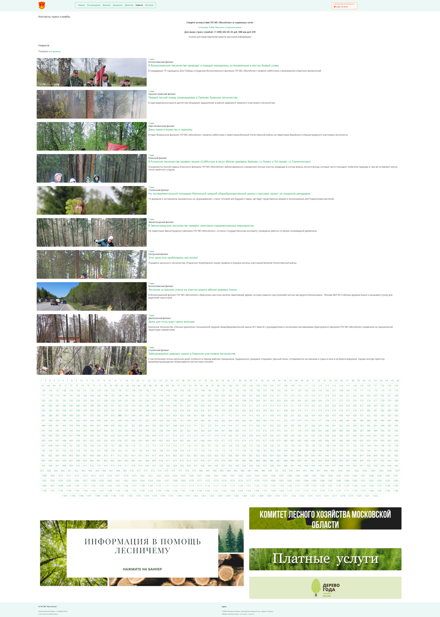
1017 (117, 476)
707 (113, 445)
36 (228, 380)
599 (85, 435)
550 (106, 430)
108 (285, 385)
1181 (379, 490)
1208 (260, 496)
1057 (85, 480)
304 (203, 405)
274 (355, 400)
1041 (313, 476)
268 (313, 400)
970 (132, 470)
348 (147, 410)
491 (57, 425)
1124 (273, 485)
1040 (305, 476)
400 (147, 415)
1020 (142, 476)
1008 (44, 476)
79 (111, 385)
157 (265, 390)
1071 (199, 480)
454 (161, 420)
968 (118, 470)
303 (196, 405)
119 (362, 385)
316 (286, 405)
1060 (109, 480)
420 (286, 415)
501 (126, 425)
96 (207, 385)
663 (168, 440)
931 (223, 465)
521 (265, 425)
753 (71, 450)
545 (71, 430)
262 (272, 400)
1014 (93, 476)
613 (182, 435)
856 (64, 460)
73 (77, 385)
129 (71, 390)
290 (106, 405)
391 (85, 415)
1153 (150, 490)
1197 (170, 496)
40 (251, 380)
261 (265, 400)
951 (362, 465)
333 (43, 410)
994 (298, 470)
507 (168, 425)
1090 (354, 480)
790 (327, 450)
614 (189, 435)
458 (189, 420)
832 (258, 455)
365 (265, 410)
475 (306, 420)
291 (113, 405)
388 (64, 415)
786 (299, 450)
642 (382, 435)
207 (251, 395)
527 (306, 425)
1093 (379, 480)
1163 (232, 490)
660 (147, 440)
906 (50, 465)
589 (375, 430)
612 (175, 435)
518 (244, 425)
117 (348, 385)
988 (256, 470)
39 (245, 380)
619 (223, 435)
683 (306, 440)
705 (99, 445)
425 (320, 415)
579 (306, 430)
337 (71, 410)
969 (125, 470)
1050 (387, 476)
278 (382, 400)
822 (189, 455)
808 (92, 455)
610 (161, 435)
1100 (76, 485)
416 (258, 415)
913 (99, 465)
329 (375, 405)
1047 (363, 476)
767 (168, 450)
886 (272, 460)
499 (113, 425)
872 (175, 460)
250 (189, 400)
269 (320, 400)
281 (43, 405)
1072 (207, 480)
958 (49, 470)
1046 (354, 476)
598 (78, 435)
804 (64, 455)
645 (43, 440)
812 (120, 455)
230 (50, 400)
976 (173, 470)
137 (126, 390)
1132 (338, 485)
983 (222, 470)
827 (223, 455)
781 (265, 450)
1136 (371, 485)
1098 (60, 485)
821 (182, 455)
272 (341, 400)
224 (369, 395)
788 (313, 450)
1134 (354, 485)
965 (97, 470)
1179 (363, 490)
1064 (142, 480)
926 (189, 465)
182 (78, 395)
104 (258, 385)
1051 (395, 476)
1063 (134, 480)
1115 (199, 485)
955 (389, 465)
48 (296, 380)
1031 (232, 476)
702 (78, 445)
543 (57, 430)
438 (50, 420)
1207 (252, 496)
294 (133, 405)
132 (92, 390)
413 (237, 415)
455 (168, 420)
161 (292, 390)
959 (56, 470)
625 (265, 435)
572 (258, 430)
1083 (297, 480)
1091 (363, 480)
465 (237, 420)
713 (154, 445)
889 (292, 460)
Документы (118, 5)
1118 (224, 485)
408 (203, 415)
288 (92, 405)
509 (182, 425)
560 (175, 430)
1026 (191, 476)
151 (223, 390)
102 (244, 385)
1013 (85, 476)
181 (71, 395)
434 (382, 415)
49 (302, 380)
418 (272, 415)
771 (196, 450)
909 (71, 465)
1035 (264, 476)
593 (43, 435)
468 (258, 420)
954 (382, 465)
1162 (224, 490)
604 (120, 435)
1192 (129, 496)
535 (362, 425)
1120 (240, 485)
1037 (281, 476)
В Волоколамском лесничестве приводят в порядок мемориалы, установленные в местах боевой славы (213, 65)
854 (50, 460)
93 (190, 385)
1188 (97, 496)
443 (85, 420)
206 (244, 395)
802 (50, 455)
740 (341, 445)
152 (230, 390)
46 (285, 380)
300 (175, 405)
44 (273, 380)
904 (396, 460)
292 (120, 405)
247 (168, 400)
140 (147, 390)
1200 (195, 496)
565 (209, 430)
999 (332, 470)
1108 (142, 485)
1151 (134, 490)
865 (126, 460)
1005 (381, 470)
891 (306, 460)
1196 (162, 496)
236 (92, 400)
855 (57, 460)
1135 (363, 485)
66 (398, 380)
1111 (166, 485)
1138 (387, 485)
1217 (334, 496)
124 (396, 385)
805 (71, 455)
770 (189, 450)
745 (375, 445)
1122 (256, 485)
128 (64, 390)
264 (286, 400)
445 (99, 420)
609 (154, 435)
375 (334, 410)
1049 (379, 476)
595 (57, 435)
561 (182, 430)
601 (99, 435)
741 (348, 445)
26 (172, 380)
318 (299, 405)
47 (290, 380)
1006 (389, 470)
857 (71, 460)
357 (209, 410)
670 (216, 440)
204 (230, 395)
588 (369, 430)
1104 (109, 485)
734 (299, 445)
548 (92, 430)
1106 (125, 485)
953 (375, 465)
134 (106, 390)
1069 (183, 480)
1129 (313, 485)
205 (237, 395)
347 (140, 410)
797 (375, 450)
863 (113, 460)
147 (196, 390)
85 (145, 385)
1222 (375, 496)
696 (396, 440)
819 (168, 455)
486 (382, 420)
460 (203, 420)
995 (305, 470)
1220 (359, 496)
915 (113, 465)
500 (120, 425)
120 (369, 385)
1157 (183, 490)
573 (265, 430)
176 (396, 390)
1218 (342, 496)
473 (292, 420)
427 (334, 415)
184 (92, 395)
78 (105, 385)
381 (375, 410)
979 (194, 470)
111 (306, 385)
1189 (105, 496)
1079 (264, 480)
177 (43, 395)
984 (229, 470)
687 (334, 440)
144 (175, 390)
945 (320, 465)
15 (109, 380)
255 (223, 400)
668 (203, 440)
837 (292, 455)
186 (106, 395)
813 (126, 455)
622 (244, 435)
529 (320, 425)
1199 (187, 496)
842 (327, 455)
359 (223, 410)
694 (382, 440)
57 (347, 380)
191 (140, 395)
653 (99, 440)
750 (50, 450)
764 (147, 450)
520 (258, 425)
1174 (322, 490)
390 (78, 415)
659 (140, 440)
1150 (125, 490)
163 (306, 390)
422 (299, 415)
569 (237, 430)
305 (209, 405)
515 (223, 425)
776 (230, 450)
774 (216, 450)
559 (168, 430)
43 (268, 380)
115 (334, 385)
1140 (44, 490)
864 (120, 460)
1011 (68, 476)
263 (279, 400)
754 (78, 450)
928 (203, 465)
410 (216, 415)
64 (387, 380)
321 (320, 405)
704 (92, 445)
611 (168, 435)
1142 (60, 490)
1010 (60, 476)
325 (348, 405)
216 (313, 395)
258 (244, 400)
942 (299, 465)
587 (362, 430)
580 (313, 430)
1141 (52, 490)
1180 (371, 490)
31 (200, 380)
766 (161, 450)
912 (92, 465)
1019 (134, 476)
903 (389, 460)
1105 (117, 485)
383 (389, 410)
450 (133, 420)
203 (223, 395)
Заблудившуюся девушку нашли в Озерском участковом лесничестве (191, 353)
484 (369, 420)
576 (286, 430)
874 (189, 460)
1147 (101, 490)
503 (140, 425)
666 (189, 440)
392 (92, 415)
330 (382, 405)
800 (396, 450)
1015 (101, 476)
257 (237, 400)
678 (272, 440)
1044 (338, 476)
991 (277, 470)
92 (184, 385)
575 (279, 430)
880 (230, 460)
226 (382, 395)
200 (203, 395)
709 (126, 445)
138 (133, 390)
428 (341, 415)
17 (121, 380)
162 (299, 390)
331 (389, 405)
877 (209, 460)
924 (175, 465)
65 (392, 380)
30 (194, 380)
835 (279, 455)
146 (189, 390)
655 (113, 440)
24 (160, 380)
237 (99, 400)
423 (306, 415)
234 (78, 400)
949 (348, 465)
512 (203, 425)
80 (116, 385)
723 (223, 445)
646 (50, 440)
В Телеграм (203, 27)
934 (244, 465)
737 (320, 445)
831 (251, 455)
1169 (281, 490)
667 (196, 440)
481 (348, 420)
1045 (346, 476)
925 (182, 465)
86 (150, 385)
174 (382, 390)
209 (265, 395)
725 (237, 445)
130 (78, 390)
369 (292, 410)
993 (291, 470)
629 (292, 435)
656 (120, 440)
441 (71, 420)
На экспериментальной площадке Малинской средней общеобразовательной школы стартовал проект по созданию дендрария (229, 193)
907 (57, 465)
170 (355, 390)
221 (348, 395)
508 (175, 425)
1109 (150, 485)
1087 (330, 480)
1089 (346, 480)
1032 (240, 476)
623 (251, 435)
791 (334, 450)
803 (57, 455)
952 (369, 465)
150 (216, 390)
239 (113, 400)
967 (111, 470)
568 (230, 430)
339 (85, 410)
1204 (228, 496)
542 (50, 430)
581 (320, 430)
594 (50, 435)
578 (299, 430)
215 (306, 395)
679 (279, 440)
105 (265, 385)
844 (341, 455)
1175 (330, 490)
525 (292, 425)
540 (396, 425)
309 (237, 405)
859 (85, 460)
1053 (52, 480)
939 (279, 465)
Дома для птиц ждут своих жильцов (171, 321)
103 (251, 385)
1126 (289, 485)
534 (355, 425)
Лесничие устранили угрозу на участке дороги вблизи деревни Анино (192, 289)
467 (251, 420)
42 (262, 380)
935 (251, 465)
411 (223, 415)
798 (382, 450)
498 (106, 425)
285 (71, 405)
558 (161, 430)
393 (99, 415)
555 (140, 430)
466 (244, 420)
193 (154, 395)
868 (147, 460)
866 (133, 460)
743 (362, 445)
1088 (338, 480)
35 (223, 380)
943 (306, 465)
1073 (215, 480)
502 (133, 425)
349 (154, 410)
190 (133, 395)
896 (341, 460)
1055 (68, 480)
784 (286, 450)
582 (327, 430)
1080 (273, 480)
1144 (76, 490)
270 (327, 400)
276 (369, 400)
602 (106, 435)
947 (334, 465)
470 (272, 420)
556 (147, 430)
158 (272, 390)
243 (140, 400)
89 (167, 385)
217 (320, 395)
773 (209, 450)
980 (201, 470)
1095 (395, 480)
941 (292, 465)
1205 (236, 496)
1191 (121, 496)
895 (334, 460)
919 (140, 465)
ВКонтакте (219, 27)
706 (106, 445)
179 (57, 395)
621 (237, 435)
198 (189, 395)
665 (182, 440)
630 (299, 435)
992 (284, 470)
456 (175, 420)
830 (244, 455)
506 (161, 425)
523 (279, 425)
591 (389, 430)
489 (43, 425)
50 (307, 380)
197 (182, 395)
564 (203, 430)
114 (327, 385)
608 (147, 435)
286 (78, 405)
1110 (158, 485)
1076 (240, 480)
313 (265, 405)
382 (382, 410)
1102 (93, 485)
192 (147, 395)
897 (348, 460)
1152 (142, 490)
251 (196, 400)
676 (258, 440)
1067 (166, 480)
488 (396, 420)
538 (382, 425)
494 (78, 425)
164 (313, 390)
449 (126, 420)
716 (175, 445)
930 (216, 465)
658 (133, 440)
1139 (395, 485)
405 (182, 415)
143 (168, 390)
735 (306, 445)
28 (183, 380)
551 (113, 430)
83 (133, 385)
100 (230, 385)
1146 (93, 490)
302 (189, 405)
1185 (72, 496)
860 (92, 460)
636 (341, 435)
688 (341, 440)
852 (396, 455)
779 (251, 450)
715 (168, 445)
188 (120, 395)
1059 (101, 480)
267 (306, 400)
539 (389, 425)
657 (126, 440)
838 (299, 455)
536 (369, 425)
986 (242, 470)
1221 (367, 496)
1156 (174, 490)
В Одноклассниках (233, 27)
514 (216, 425)
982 (215, 470)
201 (209, 395)
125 (43, 390)
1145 (85, 490)
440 (64, 420)
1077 (248, 480)
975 (166, 470)
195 (168, 395)
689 (348, 440)
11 (87, 380)
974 (159, 470)
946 (327, 465)
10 (81, 380)
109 (292, 385)
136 (120, 390)
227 (389, 395)
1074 (224, 480)
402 (161, 415)
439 (57, 420)
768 (175, 450)
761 (126, 450)
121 (375, 385)
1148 (109, 490)
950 (355, 465)
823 (196, 455)
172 (369, 390)
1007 (397, 470)
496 (92, 425)
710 (133, 445)
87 (156, 385)
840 (313, 455)
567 (223, 430)
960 (63, 470)
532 (341, 425)
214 (299, 395)
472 (286, 420)
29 (189, 380)
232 (64, 400)
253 (209, 400)
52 (319, 380)
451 (140, 420)
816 (147, 455)
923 (168, 465)
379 (362, 410)
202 (216, 395)
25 (166, 380)
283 (57, 405)
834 (272, 455)
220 (341, 395)
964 (90, 470)
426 (327, 415)
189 (126, 395)
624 (258, 435)
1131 (330, 485)
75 (88, 385)
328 (369, 405)
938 (272, 465)
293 (126, 405)
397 (126, 415)
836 (286, 455)
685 (320, 440)
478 (327, 420)
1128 (305, 485)
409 (209, 415)
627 (279, 435)
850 (382, 455)
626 (272, 435)
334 (50, 410)
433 (375, 415)
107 (279, 385)
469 (265, 420)
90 (173, 385)
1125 (281, 485)
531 (334, 425)
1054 (60, 480)
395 (113, 415)
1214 (309, 496)
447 (113, 420)
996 (312, 470)
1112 (174, 485)
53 (324, 380)
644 (396, 435)
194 (161, 395)
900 (369, 460)
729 (265, 445)
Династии (129, 5)
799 (389, 450)
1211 (285, 496)
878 (216, 460)
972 (146, 470)
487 (389, 420)
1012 (76, 476)
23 (155, 380)
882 (244, 460)
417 (265, 415)
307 (223, 405)
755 (85, 450)
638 (355, 435)
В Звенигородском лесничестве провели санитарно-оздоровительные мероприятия (201, 225)
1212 (293, 496)
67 (43, 385)
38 (240, 380)
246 (161, 400)
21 (143, 380)
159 (279, 390)
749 (43, 450)
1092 (371, 480)
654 (106, 440)
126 (50, 390)
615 (196, 435)
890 (299, 460)
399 (140, 415)
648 (64, 440)
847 (362, 455)
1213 (301, 496)
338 (78, 410)
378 (355, 410)
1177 (346, 490)
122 (382, 385)
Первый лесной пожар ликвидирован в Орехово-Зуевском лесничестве (192, 97)
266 (299, 400)
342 (106, 410)
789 (320, 450)
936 (258, 465)
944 (313, 465)
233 (71, 400)
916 (120, 465)
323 (334, 405)
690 (355, 440)
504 (147, 425)
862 (106, 460)
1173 (313, 490)
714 (161, 445)
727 (251, 445)
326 (355, 405)
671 (223, 440)
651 (85, 440)
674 (244, 440)
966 (104, 470)
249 (182, 400)
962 (76, 470)
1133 (346, 485)
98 (218, 385)
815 (140, 455)
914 (106, 465)
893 (320, 460)
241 (126, 400)
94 (195, 385)
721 (209, 445)
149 (209, 390)
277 (375, 400)
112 (313, 385)
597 (71, 435)
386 (50, 415)
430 (355, 415)
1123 (264, 485)
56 (341, 380)
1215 (318, 496)
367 (279, 410)
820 (175, 455)
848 (369, 455)
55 (336, 380)
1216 (326, 496)
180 (64, 395)
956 (396, 465)
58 (353, 380)
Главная (81, 5)
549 (99, 430)
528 (313, 425)
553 (126, 430)
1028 (207, 476)
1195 (154, 496)
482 (355, 420)
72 (71, 385)
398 (133, 415)
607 (140, 435)
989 (263, 470)
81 (122, 385)
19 (132, 380)
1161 (215, 490)
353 (182, 410)
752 (64, 450)
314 (272, 405)
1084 (305, 480)
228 (396, 395)
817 (154, 455)
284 (64, 405)
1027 (199, 476)
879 (223, 460)
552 (120, 430)
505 (154, 425)
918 (133, 465)
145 (182, 390)
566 (216, 430)
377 (348, 410)
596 (64, 435)
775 (223, 450)
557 (154, 430)
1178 (354, 490)
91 (178, 385)
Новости (139, 5)
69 (54, 385)
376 (341, 410)
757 (99, 450)
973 (153, 470)
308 (230, 405)
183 (85, 395)
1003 (364, 470)
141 (154, 390)
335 (57, 410)
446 (106, 420)
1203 (219, 496)
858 (78, 460)
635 (334, 435)
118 (355, 385)
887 (279, 460)
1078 (256, 480)
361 (237, 410)
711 (140, 445)
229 (43, 400)
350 (161, 410)
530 (327, 425)
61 (370, 380)
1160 (207, 490)
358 (216, 410)
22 (149, 380)
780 (258, 450)
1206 (244, 496)
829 (237, 455)
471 (279, 420)
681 (292, 440)
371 (306, 410)
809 (99, 455)
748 (396, 445)
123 (389, 385)
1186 (80, 496)
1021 (150, 476)
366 (272, 410)
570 (244, 430)
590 (382, 430)
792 (341, 450)
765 (154, 450)
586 (355, 430)
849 (375, 455)
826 (216, 455)
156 (258, 390)
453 (154, 420)
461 (209, 420)
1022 (158, 476)
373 (320, 410)
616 (203, 435)
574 (272, 430)
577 (292, 430)
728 (258, 445)
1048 (371, 476)
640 (369, 435)
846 (355, 455)
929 (209, 465)
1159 (199, 490)
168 (341, 390)
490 (50, 425)
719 (196, 445)
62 (375, 380)
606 (133, 435)
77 (99, 385)
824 (203, 455)
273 (348, 400)
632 (313, 435)
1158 (191, 490)
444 (92, 420)
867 (140, 460)
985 (236, 470)
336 (64, 410)
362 (244, 410)
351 (168, 410)
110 (299, 385)
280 (396, 400)
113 (320, 385)
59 (358, 380)
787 (306, 450)
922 (161, 465)
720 (203, 445)
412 (230, 415)
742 (355, 445)
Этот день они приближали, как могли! (173, 257)
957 (42, 470)
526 (299, 425)
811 (113, 455)
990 (270, 470)
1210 (277, 496)
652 (92, 440)
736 (313, 445)
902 (382, 460)
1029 (215, 476)
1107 (134, 485)
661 (154, 440)
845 (348, 455)
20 (138, 380)
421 (292, 415)
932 (230, 465)
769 (182, 450)
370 (299, 410)
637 (348, 435)
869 (154, 460)
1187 (89, 496)
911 (85, 465)
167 (334, 390)
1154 (158, 490)
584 (341, 430)
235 (85, 400)
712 (147, 445)
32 (206, 380)
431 (362, 415)
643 (389, 435)
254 (216, 400)
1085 (313, 480)
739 (334, 445)
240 (120, 400)
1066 (158, 480)
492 (64, 425)
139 (140, 390)
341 (99, 410)
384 (396, 410)
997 (319, 470)
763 (140, 450)
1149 (117, 490)
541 (43, 430)
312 (258, 405)
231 (57, 400)
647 (57, 440)
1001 (348, 470)
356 (203, 410)
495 (85, 425)
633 (320, 435)
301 (182, 405)
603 (113, 435)
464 (230, 420)
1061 (117, 480)
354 (189, 410)
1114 (191, 485)
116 (341, 385)
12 (92, 380)
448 (120, 420)
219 (334, 395)
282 (50, 405)
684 (313, 440)
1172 (305, 490)
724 (230, 445)
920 (147, 465)
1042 (322, 476)
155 (251, 390)
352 (175, 410)
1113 (183, 485)
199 (196, 395)
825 (209, 455)
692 (369, 440)
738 (327, 445)
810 (106, 455)
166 (327, 390)
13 (98, 380)
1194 (146, 496)
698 (50, 445)
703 (85, 445)
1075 (232, 480)
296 (147, 405)
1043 (330, 476)
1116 (207, 485)
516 (230, 425)
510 (189, 425)
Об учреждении (93, 5)
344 (120, 410)
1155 (166, 490)
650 (78, 440)
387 (57, 415)
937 (265, 465)
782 (272, 450)
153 (237, 390)
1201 (203, 496)
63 (381, 380)
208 (258, 395)
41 (257, 380)
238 (106, 400)
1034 (256, 476)
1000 (340, 470)
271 (334, 400)
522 (272, 425)
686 (327, 440)
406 (189, 415)
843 (334, 455)
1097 (52, 485)
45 (279, 380)
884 (258, 460)
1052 (44, 480)
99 (224, 385)
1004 (372, 470)
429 (348, 415)
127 (57, 390)
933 (237, 465)
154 (244, 390)
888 (286, 460)
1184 (64, 496)
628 (286, 435)
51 (313, 380)
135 (113, 390)
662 (161, 440)
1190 (113, 496)
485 (375, 420)
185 (99, 395)
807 (85, 455)
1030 (224, 476)
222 (355, 395)
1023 (166, 476)
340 (92, 410)
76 (94, 385)
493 (71, 425)
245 (154, 400)
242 (133, 400)
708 (120, 445)
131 (85, 390)
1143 (68, 490)
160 (286, 390)
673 (237, 440)
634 (327, 435)
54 (330, 380)
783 (279, 450)
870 (161, 460)
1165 (248, 490)
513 (209, 425)
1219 (350, 496)
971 (139, 470)
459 (196, 420)
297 (154, 405)
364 (258, 410)
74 (82, 385)
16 (115, 380)
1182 (387, 490)
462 (216, 420)
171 (362, 390)
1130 (322, 485)
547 (85, 430)
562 (189, 430)
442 (78, 420)
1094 (387, 480)
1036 (273, 476)
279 (389, 400)
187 (113, 395)
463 (223, 420)
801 (43, 455)
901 (375, 460)
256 (230, 400)
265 (292, 400)
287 (85, 405)
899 (362, 460)
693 (375, 440)
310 (244, 405)
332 (396, 405)
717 (182, 445)
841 (320, 455)
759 (113, 450)
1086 (322, 480)
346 (133, 410)
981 (208, 470)
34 (217, 380)
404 (175, 415)
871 (168, 460)
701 (71, 445)
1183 (395, 490)
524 (286, 425)
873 (182, 460)
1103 (101, 485)
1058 (93, 480)
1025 (183, 476)
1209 (269, 496)
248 (175, 400)
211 (279, 395)
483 (362, 420)
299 (168, 405)
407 (196, 415)
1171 (297, 490)
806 (78, 455)
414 (244, 415)
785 (292, 450)
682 (299, 440)
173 (375, 390)
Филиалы (107, 5)
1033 (248, 476)
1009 (52, 476)
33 (211, 380)
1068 (174, 480)
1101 (85, 485)
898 (355, 460)
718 (189, 445)
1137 (379, 485)
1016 (109, 476)
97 (212, 385)
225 (375, 395)
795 (362, 450)
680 (286, 440)
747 (389, 445)
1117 (215, 485)
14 (104, 380)
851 (389, 455)
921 (154, 465)
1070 (191, 480)
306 (216, 405)
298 (161, 405)
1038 (289, 476)
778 (244, 450)
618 (216, 435)
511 (196, 425)
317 (292, 405)
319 (306, 405)
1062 (125, 480)
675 (251, 440)
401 (154, 415)
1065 (150, 480)
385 (43, 415)
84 (139, 385)
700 (64, 445)
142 (161, 390)
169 (348, 390)
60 (364, 380)
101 (237, 385)
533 (348, 425)
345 (126, 410)
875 (196, 460)
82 (127, 385)
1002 (356, 470)
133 (99, 390)
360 (230, 410)
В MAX (211, 27)
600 (92, 435)
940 (286, 465)
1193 (138, 496)
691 (362, 440)
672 (230, 440)
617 (209, 435)
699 (57, 445)
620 (230, 435)
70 (60, 385)
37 (234, 380)
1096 (44, 485)
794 (355, 450)
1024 (174, 476)
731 (279, 445)
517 (237, 425)
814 (133, 455)
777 (237, 450)
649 (71, 440)
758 (106, 450)
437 (43, 420)
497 (99, 425)
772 (203, 450)
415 (251, 415)
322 (327, 405)
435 (389, 415)
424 (313, 415)
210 (272, 395)
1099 (68, 485)
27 (177, 380)
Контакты (149, 5)
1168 (273, 490)
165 (320, 390)
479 (334, 420)
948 (341, 465)
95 (201, 385)
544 (64, 430)
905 (43, 465)
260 (258, 400)
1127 (297, 485)
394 (106, 415)
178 (50, 395)
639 (362, 435)
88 (162, 385)
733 (292, 445)
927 (196, 465)
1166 (256, 490)
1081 (281, 480)
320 (313, 405)
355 (196, 410)
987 (249, 470)
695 (389, 440)
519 (251, 425)
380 (369, 410)
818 (161, 455)
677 (265, 440)
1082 (289, 480)
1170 (289, 490)
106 (272, 385)
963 (83, 470)
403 (168, 415)
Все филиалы (55, 52)
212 (286, 395)
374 (327, 410)
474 (299, 420)
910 (78, 465)
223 (362, 395)
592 (396, 430)
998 (325, 470)
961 (70, 470)
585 (348, 430)
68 (48, 385)
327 (362, 405)
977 (180, 470)
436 (396, 415)
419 (279, 415)
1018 (125, 476)
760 (120, 450)
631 (306, 435)
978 (187, 470)
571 (251, 430)
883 (251, 460)
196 (175, 395)
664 (175, 440)
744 (369, 445)
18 (126, 380)
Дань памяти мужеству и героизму (170, 129)
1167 (264, 490)
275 (362, 400)
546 (78, 430)
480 (341, 420)
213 (292, 395)
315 (279, 405)
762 (133, 450)
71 (65, 385)
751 (57, 450)
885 (265, 460)
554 (133, 430)
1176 (338, 490)
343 (113, 410)
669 (209, 440)
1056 (76, 480)
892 (313, 460)
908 (64, 465)
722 (216, 445)
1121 (248, 485)
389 (71, 415)
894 (327, 460)
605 (126, 435)
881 (237, 460)
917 (126, 465)
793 (348, 450)
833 (265, 455)
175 (389, 390)
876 (203, 460)
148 (203, 390)
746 (382, 445)
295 (140, 405)
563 (196, 430)
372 (313, 410)
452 (147, 420)
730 (272, 445)
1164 (240, 490)
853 (43, 460)
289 (99, 405)
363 (251, 410)
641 (375, 435)
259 (251, 400)
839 (306, 455)
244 (147, 400)
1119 (232, 485)
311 (251, 405)
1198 (179, 496)
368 (286, 410)
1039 (297, 476)
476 (313, 420)
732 (286, 445)
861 (99, 460)
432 (369, 415)
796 (369, 450)
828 (230, 455)
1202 (211, 496)
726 (244, 445)
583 (334, 430)
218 (327, 395)
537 (375, 425)
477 (320, 420)
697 (43, 445)
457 (182, 420)
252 (203, 400)
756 (92, 450)
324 (341, 405)
